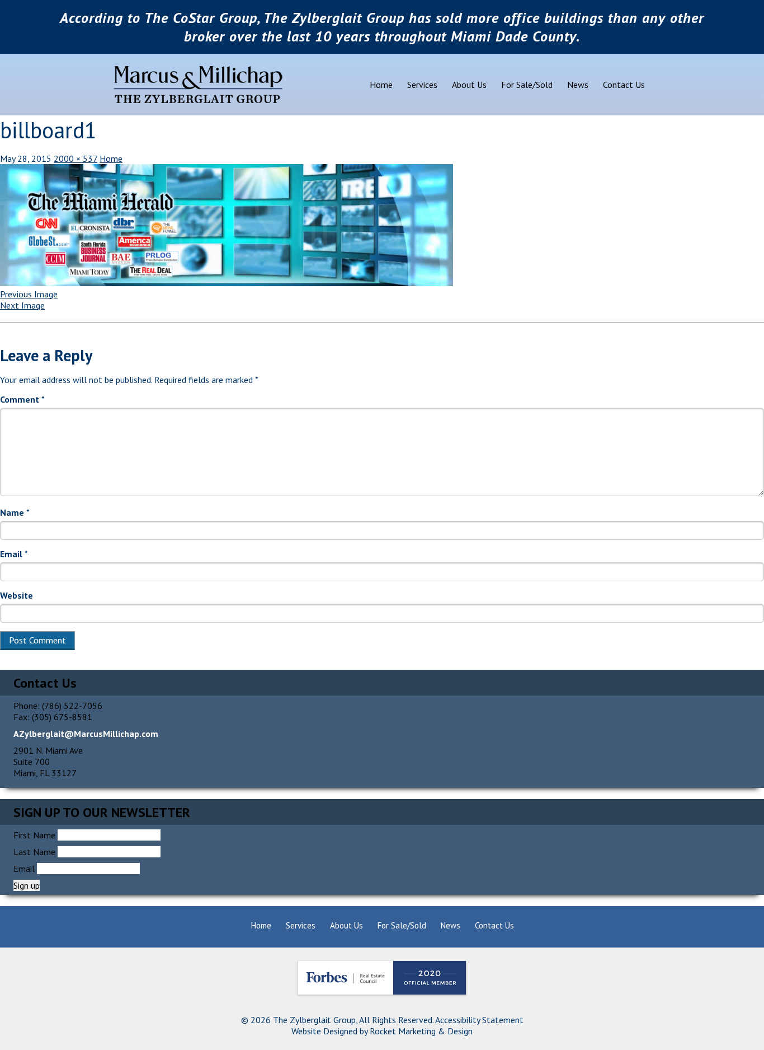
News (577, 84)
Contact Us (624, 84)
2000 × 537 (75, 158)
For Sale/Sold (527, 84)
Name (15, 512)
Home (381, 84)
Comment (22, 399)
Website (16, 595)
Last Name (34, 851)
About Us (469, 84)
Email (14, 553)
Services (422, 84)
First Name (34, 835)
